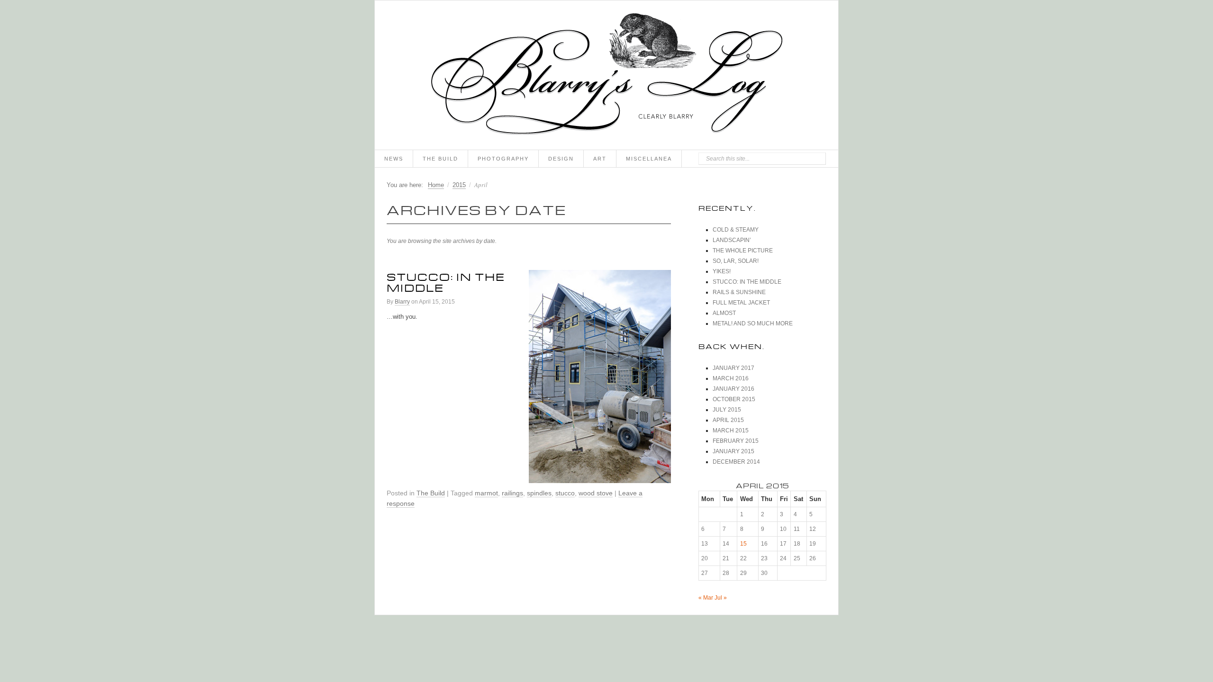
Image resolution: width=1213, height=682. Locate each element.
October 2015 (734, 399)
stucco (565, 493)
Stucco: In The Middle (446, 281)
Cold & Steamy (736, 229)
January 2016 (733, 389)
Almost (724, 313)
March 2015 (731, 430)
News (393, 159)
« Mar (705, 597)
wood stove (596, 493)
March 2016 (731, 378)
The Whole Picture (743, 250)
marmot (486, 493)
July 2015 (727, 409)
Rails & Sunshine (739, 292)
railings (512, 493)
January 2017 (733, 368)
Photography (503, 159)
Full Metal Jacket (741, 302)
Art (599, 159)
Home (436, 184)
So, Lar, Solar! (736, 261)
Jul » (721, 597)
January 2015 (733, 451)
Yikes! (722, 271)
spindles (539, 493)
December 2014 (736, 461)
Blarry (402, 301)
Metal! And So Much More (753, 323)
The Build (440, 159)
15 (743, 543)
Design (561, 159)
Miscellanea (649, 159)
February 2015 (736, 441)
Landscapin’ (732, 240)
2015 (459, 184)
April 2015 (728, 420)
